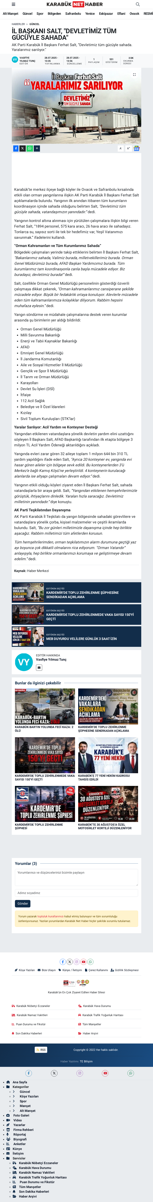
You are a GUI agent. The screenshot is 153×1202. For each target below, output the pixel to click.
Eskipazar (106, 13)
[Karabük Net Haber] (74, 4)
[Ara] (137, 4)
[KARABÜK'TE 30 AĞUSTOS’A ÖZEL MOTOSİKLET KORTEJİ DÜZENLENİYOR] (108, 804)
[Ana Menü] (13, 4)
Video (17, 1120)
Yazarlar (19, 1125)
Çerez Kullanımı (98, 970)
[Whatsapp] (90, 962)
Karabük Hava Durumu (97, 1006)
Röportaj (19, 1134)
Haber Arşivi (90, 1033)
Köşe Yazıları (27, 970)
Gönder (23, 903)
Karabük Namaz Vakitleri (32, 1015)
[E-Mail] (39, 668)
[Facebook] (63, 962)
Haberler (18, 24)
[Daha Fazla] (37, 148)
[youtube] (105, 1073)
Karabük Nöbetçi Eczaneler (33, 1006)
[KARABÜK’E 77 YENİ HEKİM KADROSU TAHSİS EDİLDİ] (108, 755)
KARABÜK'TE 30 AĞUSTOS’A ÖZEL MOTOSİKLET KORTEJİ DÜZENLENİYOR (105, 826)
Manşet (25, 1106)
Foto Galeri (21, 1115)
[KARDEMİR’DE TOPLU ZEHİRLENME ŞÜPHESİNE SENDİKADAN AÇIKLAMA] (108, 706)
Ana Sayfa (20, 1082)
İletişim (18, 1153)
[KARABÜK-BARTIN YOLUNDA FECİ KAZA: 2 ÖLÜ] (45, 706)
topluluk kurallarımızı (51, 916)
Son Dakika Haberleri (29, 1033)
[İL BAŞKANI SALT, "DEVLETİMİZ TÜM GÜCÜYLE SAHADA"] (76, 106)
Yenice (90, 13)
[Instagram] (77, 962)
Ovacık (134, 13)
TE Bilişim (86, 1061)
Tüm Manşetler (91, 1024)
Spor (40, 13)
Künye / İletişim (72, 970)
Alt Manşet (10, 13)
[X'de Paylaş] (22, 148)
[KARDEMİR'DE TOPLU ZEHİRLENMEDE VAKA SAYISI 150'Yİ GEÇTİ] (45, 755)
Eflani (121, 13)
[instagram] (79, 1073)
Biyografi (20, 1139)
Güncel (27, 13)
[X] (70, 962)
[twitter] (54, 1073)
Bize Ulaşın (49, 970)
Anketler (19, 1144)
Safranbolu (73, 13)
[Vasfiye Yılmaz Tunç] (24, 662)
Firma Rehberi (23, 1130)
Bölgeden (54, 13)
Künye (17, 1149)
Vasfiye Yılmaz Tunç (51, 659)
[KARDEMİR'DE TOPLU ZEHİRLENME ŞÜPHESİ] (45, 804)
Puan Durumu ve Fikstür (31, 1024)
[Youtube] (83, 962)
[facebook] (28, 1073)
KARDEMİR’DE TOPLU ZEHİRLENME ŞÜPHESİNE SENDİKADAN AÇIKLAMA (103, 728)
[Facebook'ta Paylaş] (15, 148)
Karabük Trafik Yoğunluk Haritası (102, 1015)
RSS (43, 1050)
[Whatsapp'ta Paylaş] (29, 148)
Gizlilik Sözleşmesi (127, 970)
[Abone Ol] (136, 148)
